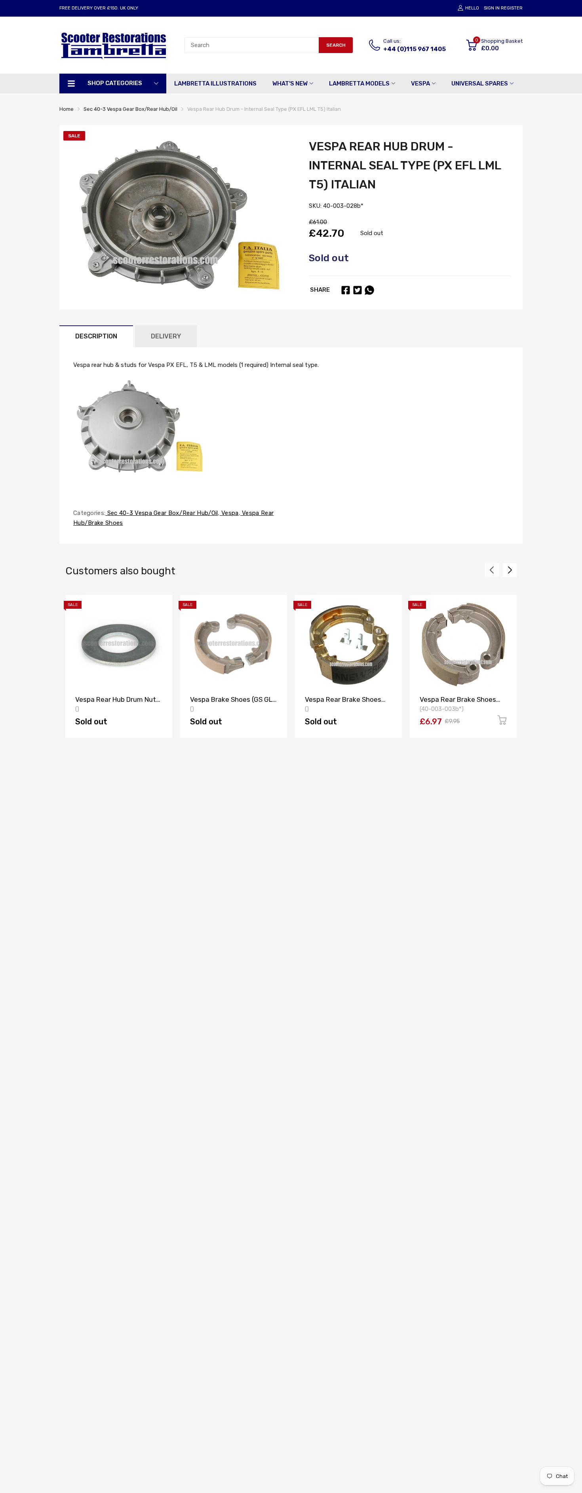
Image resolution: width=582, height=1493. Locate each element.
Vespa (229, 513)
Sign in (492, 8)
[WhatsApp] (369, 290)
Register (512, 8)
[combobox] (251, 45)
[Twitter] (357, 290)
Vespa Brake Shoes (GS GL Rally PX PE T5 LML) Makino (232, 703)
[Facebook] (345, 290)
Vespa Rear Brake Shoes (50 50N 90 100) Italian (458, 703)
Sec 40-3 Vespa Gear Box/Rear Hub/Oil (161, 513)
